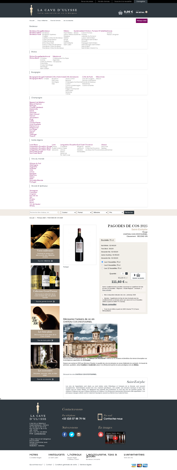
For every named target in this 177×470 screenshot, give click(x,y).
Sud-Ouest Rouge (36, 151)
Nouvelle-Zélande (36, 180)
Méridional (57, 56)
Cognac (33, 194)
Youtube (100, 434)
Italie (31, 179)
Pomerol (84, 41)
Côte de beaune (72, 77)
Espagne (33, 173)
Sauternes (77, 34)
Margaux (67, 36)
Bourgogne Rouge (37, 77)
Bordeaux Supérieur (49, 34)
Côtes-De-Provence (92, 148)
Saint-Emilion (86, 46)
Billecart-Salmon (36, 104)
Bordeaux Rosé (35, 34)
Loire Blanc (34, 145)
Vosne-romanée (88, 85)
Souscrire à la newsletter (123, 1)
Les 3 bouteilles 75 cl (112, 262)
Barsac (76, 33)
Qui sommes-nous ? (36, 464)
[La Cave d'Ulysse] (53, 10)
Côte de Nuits (87, 77)
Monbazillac (81, 151)
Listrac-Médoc (69, 34)
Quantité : (113, 274)
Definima (41, 445)
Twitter (71, 434)
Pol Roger (33, 129)
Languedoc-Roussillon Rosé (40, 150)
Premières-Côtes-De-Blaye (51, 46)
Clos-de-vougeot (88, 78)
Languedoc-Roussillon (68, 145)
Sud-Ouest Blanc (36, 153)
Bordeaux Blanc (36, 33)
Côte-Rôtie (44, 63)
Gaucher (33, 112)
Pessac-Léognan (113, 34)
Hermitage (43, 66)
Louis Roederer (35, 124)
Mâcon (98, 78)
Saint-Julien (67, 44)
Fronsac (84, 34)
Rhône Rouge (35, 56)
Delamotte (34, 109)
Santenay (69, 92)
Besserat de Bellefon (37, 102)
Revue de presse (87, 1)
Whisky (32, 206)
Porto (32, 201)
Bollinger (33, 106)
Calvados (33, 192)
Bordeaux (46, 31)
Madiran (80, 150)
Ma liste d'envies (104, 1)
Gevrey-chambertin (89, 80)
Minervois (63, 153)
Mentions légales (86, 464)
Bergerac (80, 146)
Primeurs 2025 (41, 218)
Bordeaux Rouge (36, 31)
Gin (31, 197)
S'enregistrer (141, 1)
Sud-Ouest (81, 145)
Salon (32, 133)
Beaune (68, 80)
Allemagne (34, 165)
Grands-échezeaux (89, 82)
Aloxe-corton (70, 78)
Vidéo (115, 438)
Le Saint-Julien (53, 457)
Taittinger (33, 134)
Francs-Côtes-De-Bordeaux (51, 44)
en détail (140, 11)
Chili (31, 170)
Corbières (63, 146)
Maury (62, 151)
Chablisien (48, 77)
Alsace (104, 145)
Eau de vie (34, 196)
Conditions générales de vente (66, 464)
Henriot (32, 116)
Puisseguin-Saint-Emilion (89, 43)
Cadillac (45, 36)
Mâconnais (100, 77)
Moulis (66, 39)
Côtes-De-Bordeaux (49, 39)
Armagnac (34, 190)
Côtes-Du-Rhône (46, 61)
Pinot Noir (104, 146)
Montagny (55, 82)
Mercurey (55, 80)
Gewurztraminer (106, 150)
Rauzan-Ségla (72, 457)
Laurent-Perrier (35, 123)
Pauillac (66, 41)
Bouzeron (55, 78)
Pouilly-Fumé (56, 148)
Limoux (62, 150)
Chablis (46, 78)
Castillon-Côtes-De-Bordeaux (52, 38)
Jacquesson (34, 117)
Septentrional (45, 56)
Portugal (33, 182)
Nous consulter (106, 290)
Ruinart (32, 131)
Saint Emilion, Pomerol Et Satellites (94, 31)
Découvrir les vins (80, 374)
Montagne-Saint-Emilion (90, 39)
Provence (89, 145)
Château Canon (73, 459)
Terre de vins (128, 457)
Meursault (69, 87)
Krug (31, 119)
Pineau (32, 199)
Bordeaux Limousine (93, 459)
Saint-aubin (69, 90)
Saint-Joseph (44, 68)
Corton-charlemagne (73, 85)
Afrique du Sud (35, 163)
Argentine (33, 167)
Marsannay (86, 84)
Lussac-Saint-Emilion (88, 38)
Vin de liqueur (35, 204)
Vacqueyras (57, 61)
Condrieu (43, 58)
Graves (109, 31)
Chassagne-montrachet (74, 82)
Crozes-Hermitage (46, 65)
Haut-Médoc (68, 33)
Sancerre (55, 150)
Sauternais (78, 31)
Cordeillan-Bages (35, 457)
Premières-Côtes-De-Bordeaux (53, 48)
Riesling (103, 148)
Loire (54, 145)
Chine (32, 172)
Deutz (32, 111)
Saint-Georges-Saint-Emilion (91, 44)
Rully (53, 84)
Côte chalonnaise (59, 77)
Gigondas (56, 60)
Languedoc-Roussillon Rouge (41, 146)
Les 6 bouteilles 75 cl (112, 265)
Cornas (42, 60)
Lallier (32, 121)
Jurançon (80, 148)
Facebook (64, 434)
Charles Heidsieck (36, 107)
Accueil (32, 218)
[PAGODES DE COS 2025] (79, 228)
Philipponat (34, 128)
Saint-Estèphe (68, 43)
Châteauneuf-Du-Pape (61, 58)
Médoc (66, 31)
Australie (33, 168)
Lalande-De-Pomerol (89, 36)
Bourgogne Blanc (36, 78)
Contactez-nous (40, 433)
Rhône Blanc (34, 58)
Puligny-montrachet (72, 89)
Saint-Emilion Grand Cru (90, 48)
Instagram (79, 434)
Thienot (32, 136)
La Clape (63, 148)
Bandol (87, 146)
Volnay (68, 94)
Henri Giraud (34, 114)
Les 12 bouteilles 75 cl (112, 268)
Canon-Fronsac (87, 33)
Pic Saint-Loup (65, 155)
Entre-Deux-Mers (48, 43)
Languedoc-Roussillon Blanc (40, 148)
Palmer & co (34, 126)
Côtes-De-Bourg (48, 41)
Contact (49, 464)
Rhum (32, 202)
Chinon (54, 146)
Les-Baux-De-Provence (93, 150)
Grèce (32, 177)
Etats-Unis (33, 175)
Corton (68, 84)
